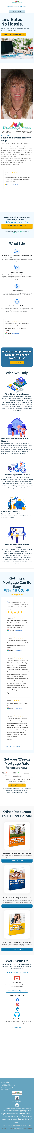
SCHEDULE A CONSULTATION (14, 34)
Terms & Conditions (22, 1125)
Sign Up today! (17, 785)
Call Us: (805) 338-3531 (17, 9)
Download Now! (18, 860)
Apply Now (17, 11)
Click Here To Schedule (17, 226)
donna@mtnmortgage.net (17, 6)
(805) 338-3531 (17, 1027)
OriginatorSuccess (18, 1128)
